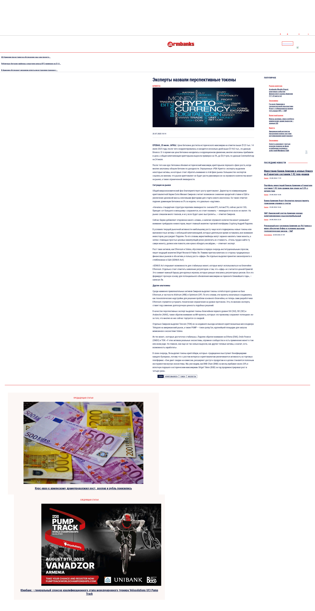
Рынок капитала (275, 86)
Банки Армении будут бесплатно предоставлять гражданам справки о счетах (286, 202)
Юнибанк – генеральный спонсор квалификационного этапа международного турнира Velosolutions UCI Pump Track (89, 592)
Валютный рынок (276, 115)
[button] (296, 43)
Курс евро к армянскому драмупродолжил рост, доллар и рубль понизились (83, 488)
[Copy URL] (241, 133)
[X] (206, 133)
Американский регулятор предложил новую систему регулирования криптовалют (281, 133)
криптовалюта (171, 376)
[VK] (232, 133)
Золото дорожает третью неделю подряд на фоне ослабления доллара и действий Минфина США (279, 147)
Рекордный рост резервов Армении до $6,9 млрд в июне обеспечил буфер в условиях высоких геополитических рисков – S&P (288, 228)
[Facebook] (304, 43)
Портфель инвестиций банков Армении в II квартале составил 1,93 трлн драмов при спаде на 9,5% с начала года (288, 188)
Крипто (156, 86)
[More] (250, 133)
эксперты (192, 376)
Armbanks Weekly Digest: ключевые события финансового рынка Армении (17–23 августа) (281, 92)
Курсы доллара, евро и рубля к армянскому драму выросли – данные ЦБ (281, 121)
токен (182, 376)
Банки (266, 178)
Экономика (273, 101)
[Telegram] (307, 43)
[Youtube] (310, 43)
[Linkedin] (313, 43)
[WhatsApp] (215, 133)
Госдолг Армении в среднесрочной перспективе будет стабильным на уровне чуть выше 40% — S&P (281, 107)
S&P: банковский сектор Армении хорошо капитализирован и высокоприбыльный (283, 214)
